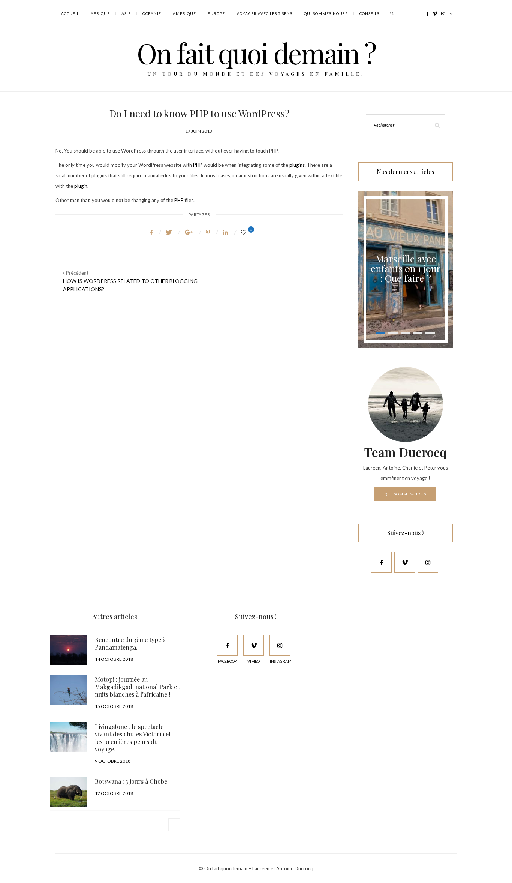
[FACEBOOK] (227, 645)
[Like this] (245, 232)
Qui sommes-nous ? (326, 13)
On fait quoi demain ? (256, 52)
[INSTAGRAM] (279, 645)
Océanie (151, 13)
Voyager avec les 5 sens (264, 13)
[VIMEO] (253, 645)
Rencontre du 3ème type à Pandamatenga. (130, 643)
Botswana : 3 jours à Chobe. (132, 781)
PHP (197, 165)
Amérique (184, 13)
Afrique (100, 13)
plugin (80, 186)
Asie (126, 13)
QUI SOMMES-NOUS (405, 494)
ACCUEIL (70, 13)
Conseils (369, 13)
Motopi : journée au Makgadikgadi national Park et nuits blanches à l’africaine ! (137, 686)
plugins (297, 165)
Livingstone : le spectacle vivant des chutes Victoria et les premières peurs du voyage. (133, 738)
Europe (216, 13)
